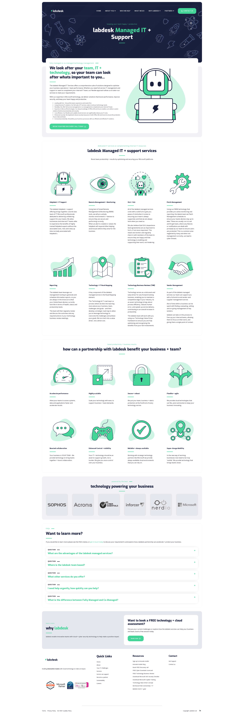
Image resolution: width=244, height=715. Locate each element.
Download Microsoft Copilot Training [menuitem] (144, 680)
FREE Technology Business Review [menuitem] (143, 673)
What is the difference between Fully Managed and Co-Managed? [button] (83, 598)
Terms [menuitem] (44, 711)
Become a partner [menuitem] (102, 677)
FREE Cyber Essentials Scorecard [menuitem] (143, 670)
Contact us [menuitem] (172, 664)
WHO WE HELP (125, 11)
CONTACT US (188, 11)
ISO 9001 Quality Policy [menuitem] (64, 711)
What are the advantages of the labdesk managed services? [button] (80, 552)
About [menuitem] (98, 665)
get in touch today (96, 542)
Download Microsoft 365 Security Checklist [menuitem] (146, 676)
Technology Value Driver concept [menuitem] (143, 683)
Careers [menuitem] (99, 683)
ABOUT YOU (109, 11)
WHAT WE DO (139, 11)
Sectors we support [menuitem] (103, 674)
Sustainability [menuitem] (101, 680)
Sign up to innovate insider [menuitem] (141, 661)
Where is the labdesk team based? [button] (66, 563)
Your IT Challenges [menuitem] (102, 668)
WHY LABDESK (154, 11)
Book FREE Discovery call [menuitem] (140, 667)
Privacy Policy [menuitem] (51, 711)
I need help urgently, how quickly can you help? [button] (73, 587)
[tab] (122, 552)
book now (134, 638)
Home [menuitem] (98, 662)
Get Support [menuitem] (172, 661)
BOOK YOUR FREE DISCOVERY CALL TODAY (68, 126)
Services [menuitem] (99, 671)
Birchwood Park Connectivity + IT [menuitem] (143, 686)
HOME (98, 11)
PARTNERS (168, 11)
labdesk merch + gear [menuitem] (139, 689)
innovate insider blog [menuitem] (139, 664)
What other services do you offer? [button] (66, 575)
